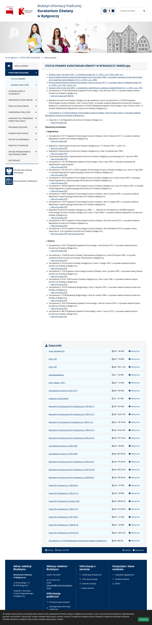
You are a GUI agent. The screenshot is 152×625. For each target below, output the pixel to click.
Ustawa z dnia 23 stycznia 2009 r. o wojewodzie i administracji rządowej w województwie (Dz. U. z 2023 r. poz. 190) (95, 88)
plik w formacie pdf (59, 141)
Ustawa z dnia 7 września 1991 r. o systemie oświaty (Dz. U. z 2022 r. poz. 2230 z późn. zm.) (86, 74)
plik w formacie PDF (59, 148)
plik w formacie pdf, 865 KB (62, 96)
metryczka (135, 351)
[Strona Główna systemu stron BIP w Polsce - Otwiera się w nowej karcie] (9, 11)
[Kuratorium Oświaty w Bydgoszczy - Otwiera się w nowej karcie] (25, 11)
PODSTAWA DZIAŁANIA (30, 57)
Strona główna (11, 57)
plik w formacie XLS (59, 122)
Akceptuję (144, 620)
